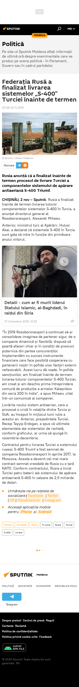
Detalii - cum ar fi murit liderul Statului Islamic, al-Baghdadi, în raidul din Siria (35, 308)
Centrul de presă (33, 620)
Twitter (53, 495)
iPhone (26, 511)
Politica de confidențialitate (20, 631)
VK (12, 500)
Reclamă (20, 626)
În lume (46, 524)
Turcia (69, 524)
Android (44, 511)
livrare (18, 532)
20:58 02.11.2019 (12, 107)
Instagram (52, 500)
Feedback (45, 637)
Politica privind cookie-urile (20, 637)
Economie (43, 586)
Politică (8, 524)
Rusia (34, 524)
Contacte (8, 626)
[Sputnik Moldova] (12, 30)
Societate (22, 524)
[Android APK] (14, 648)
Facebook (35, 495)
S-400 (7, 532)
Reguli (50, 620)
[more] (72, 321)
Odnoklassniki (28, 500)
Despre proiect (11, 620)
